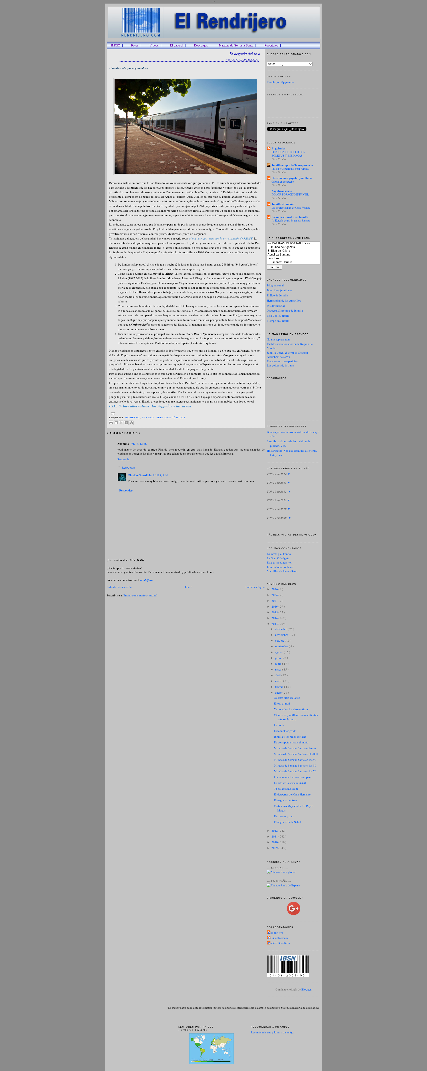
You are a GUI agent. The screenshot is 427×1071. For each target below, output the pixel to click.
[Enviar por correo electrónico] (111, 423)
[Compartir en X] (121, 423)
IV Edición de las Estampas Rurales (291, 220)
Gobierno (132, 417)
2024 (275, 595)
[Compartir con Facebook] (126, 423)
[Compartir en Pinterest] (131, 423)
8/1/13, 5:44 (160, 475)
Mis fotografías (276, 306)
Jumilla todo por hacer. (280, 567)
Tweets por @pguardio (280, 82)
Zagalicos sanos (282, 191)
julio (278, 658)
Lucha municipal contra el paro (293, 777)
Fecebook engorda (285, 731)
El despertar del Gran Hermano (292, 794)
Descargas (201, 45)
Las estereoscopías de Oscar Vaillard (291, 207)
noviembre (282, 635)
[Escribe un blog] (116, 423)
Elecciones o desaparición (282, 361)
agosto (279, 652)
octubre (280, 640)
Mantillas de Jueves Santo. (283, 571)
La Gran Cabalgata (278, 558)
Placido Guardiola (140, 475)
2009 (275, 848)
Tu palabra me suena (286, 789)
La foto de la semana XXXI (290, 783)
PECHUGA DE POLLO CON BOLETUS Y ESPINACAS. (288, 153)
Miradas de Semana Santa (236, 45)
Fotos (135, 45)
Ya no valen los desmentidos (291, 709)
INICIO (115, 45)
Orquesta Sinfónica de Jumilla (285, 310)
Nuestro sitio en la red (287, 698)
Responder (123, 459)
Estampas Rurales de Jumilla (290, 217)
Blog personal (275, 285)
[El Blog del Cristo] (300, 251)
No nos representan (278, 339)
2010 (275, 842)
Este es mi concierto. (279, 562)
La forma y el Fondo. (279, 554)
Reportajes (271, 45)
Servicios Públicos (170, 417)
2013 (275, 624)
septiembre (282, 646)
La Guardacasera (278, 938)
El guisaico (279, 148)
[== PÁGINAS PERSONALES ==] (300, 243)
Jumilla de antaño (283, 204)
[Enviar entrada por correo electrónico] (112, 414)
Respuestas (128, 467)
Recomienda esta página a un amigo (272, 1032)
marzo (279, 681)
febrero (279, 687)
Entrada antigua (255, 587)
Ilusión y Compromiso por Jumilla (290, 168)
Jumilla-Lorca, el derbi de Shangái (287, 352)
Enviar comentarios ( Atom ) (140, 595)
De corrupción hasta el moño (291, 742)
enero (278, 693)
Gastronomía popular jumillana (292, 178)
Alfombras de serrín (278, 357)
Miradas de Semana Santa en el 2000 (296, 754)
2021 (275, 601)
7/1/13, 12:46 (138, 444)
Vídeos (154, 45)
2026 (275, 589)
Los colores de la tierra (280, 365)
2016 (275, 606)
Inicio (188, 587)
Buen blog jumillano (279, 290)
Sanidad (148, 417)
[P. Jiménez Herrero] (300, 262)
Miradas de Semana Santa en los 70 (295, 771)
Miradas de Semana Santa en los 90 (295, 760)
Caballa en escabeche (283, 181)
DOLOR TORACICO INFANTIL (290, 194)
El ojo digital (282, 703)
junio (278, 664)
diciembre (281, 629)
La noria (279, 725)
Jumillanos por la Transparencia (292, 165)
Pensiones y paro (284, 816)
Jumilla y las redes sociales (290, 737)
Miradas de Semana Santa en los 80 (295, 765)
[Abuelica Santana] (300, 255)
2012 (275, 831)
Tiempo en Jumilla (278, 321)
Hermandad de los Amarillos (284, 300)
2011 (275, 836)
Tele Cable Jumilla (278, 316)
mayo (278, 669)
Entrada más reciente (119, 587)
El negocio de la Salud (287, 822)
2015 (275, 612)
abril (278, 675)
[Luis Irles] (300, 258)
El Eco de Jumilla (277, 295)
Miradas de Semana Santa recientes (295, 748)
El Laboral (176, 45)
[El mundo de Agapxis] (300, 247)
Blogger (306, 989)
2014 (275, 618)
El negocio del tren (245, 53)
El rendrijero (275, 932)
